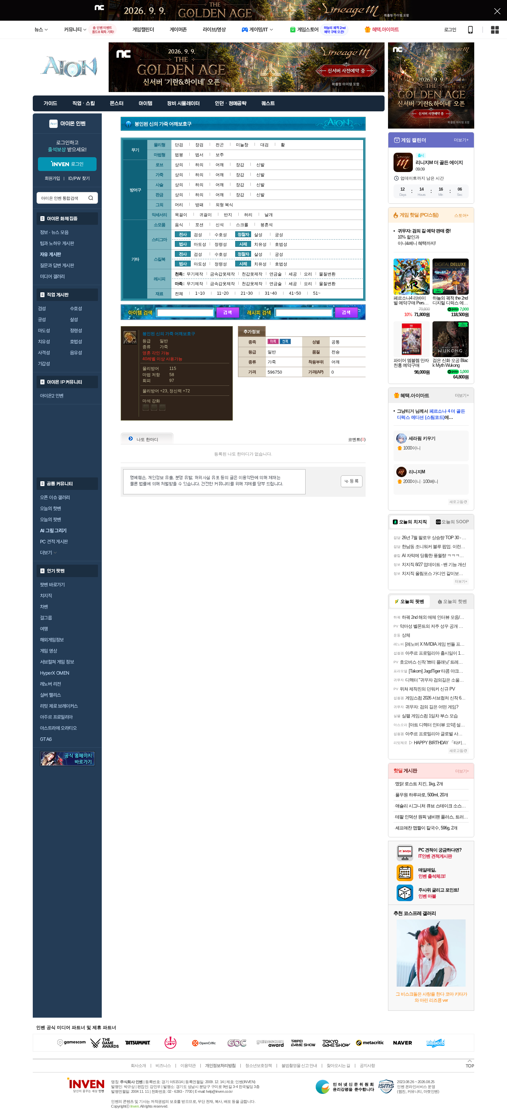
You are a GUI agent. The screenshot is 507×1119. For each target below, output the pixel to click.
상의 (179, 164)
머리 (179, 204)
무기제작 (195, 274)
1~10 (200, 293)
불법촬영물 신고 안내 (299, 1065)
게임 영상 (48, 651)
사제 (243, 244)
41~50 (295, 293)
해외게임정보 (51, 640)
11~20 (223, 293)
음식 (179, 224)
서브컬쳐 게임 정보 (57, 662)
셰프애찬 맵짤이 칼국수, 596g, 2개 (426, 827)
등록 (351, 481)
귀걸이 (205, 214)
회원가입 (52, 178)
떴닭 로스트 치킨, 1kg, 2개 (419, 783)
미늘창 (242, 144)
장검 (199, 144)
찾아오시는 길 (338, 1065)
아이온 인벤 (73, 124)
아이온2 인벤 (51, 396)
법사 (183, 244)
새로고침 (456, 502)
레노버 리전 (50, 684)
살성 (74, 319)
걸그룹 (46, 618)
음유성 (76, 352)
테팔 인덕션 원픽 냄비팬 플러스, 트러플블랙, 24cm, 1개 (432, 816)
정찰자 (243, 234)
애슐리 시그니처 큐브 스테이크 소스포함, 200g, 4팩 (432, 805)
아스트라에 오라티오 (58, 728)
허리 (248, 214)
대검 (264, 144)
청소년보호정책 (258, 1065)
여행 (44, 629)
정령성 (76, 330)
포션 (199, 224)
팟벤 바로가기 (52, 584)
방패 (199, 204)
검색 (91, 197)
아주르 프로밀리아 (56, 717)
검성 (42, 308)
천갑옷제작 (252, 274)
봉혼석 (266, 224)
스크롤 (242, 224)
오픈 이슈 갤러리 (55, 497)
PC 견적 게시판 (54, 541)
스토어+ (461, 215)
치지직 (46, 595)
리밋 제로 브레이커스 (59, 706)
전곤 (220, 144)
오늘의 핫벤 (50, 508)
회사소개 (138, 1065)
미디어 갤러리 (52, 276)
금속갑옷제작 (222, 274)
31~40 (271, 293)
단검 (179, 144)
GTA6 (46, 739)
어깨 (220, 164)
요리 (308, 274)
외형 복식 (224, 204)
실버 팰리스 (50, 695)
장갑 (240, 164)
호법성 (76, 341)
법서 (199, 154)
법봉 (179, 154)
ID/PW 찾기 (79, 178)
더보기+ (461, 140)
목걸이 (181, 214)
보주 (220, 154)
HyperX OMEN (54, 673)
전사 (183, 234)
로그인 (450, 29)
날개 (269, 214)
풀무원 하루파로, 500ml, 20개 (421, 794)
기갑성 (44, 363)
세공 (293, 274)
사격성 (44, 352)
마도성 (44, 330)
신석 (220, 224)
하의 (199, 164)
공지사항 (367, 1065)
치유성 (44, 341)
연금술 (275, 274)
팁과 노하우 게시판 (57, 243)
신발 (260, 164)
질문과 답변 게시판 (57, 265)
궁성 (42, 319)
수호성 (76, 308)
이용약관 (188, 1065)
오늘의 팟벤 (50, 519)
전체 (179, 293)
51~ (316, 293)
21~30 (247, 293)
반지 (228, 214)
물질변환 (327, 274)
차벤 (44, 606)
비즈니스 (163, 1065)
